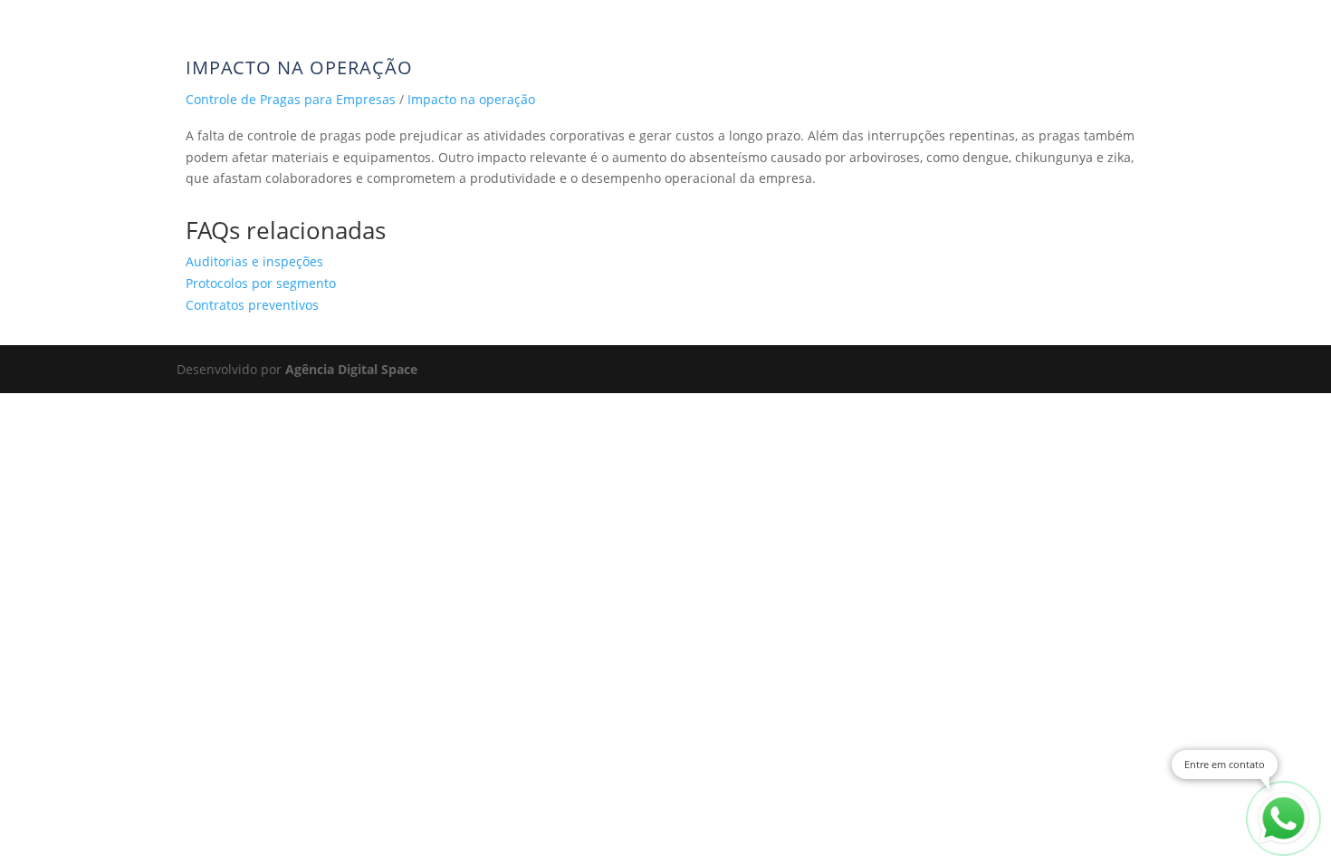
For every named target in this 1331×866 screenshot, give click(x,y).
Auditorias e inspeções (254, 261)
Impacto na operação (471, 99)
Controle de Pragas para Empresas (291, 99)
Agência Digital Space (351, 369)
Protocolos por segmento (261, 283)
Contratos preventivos (252, 304)
